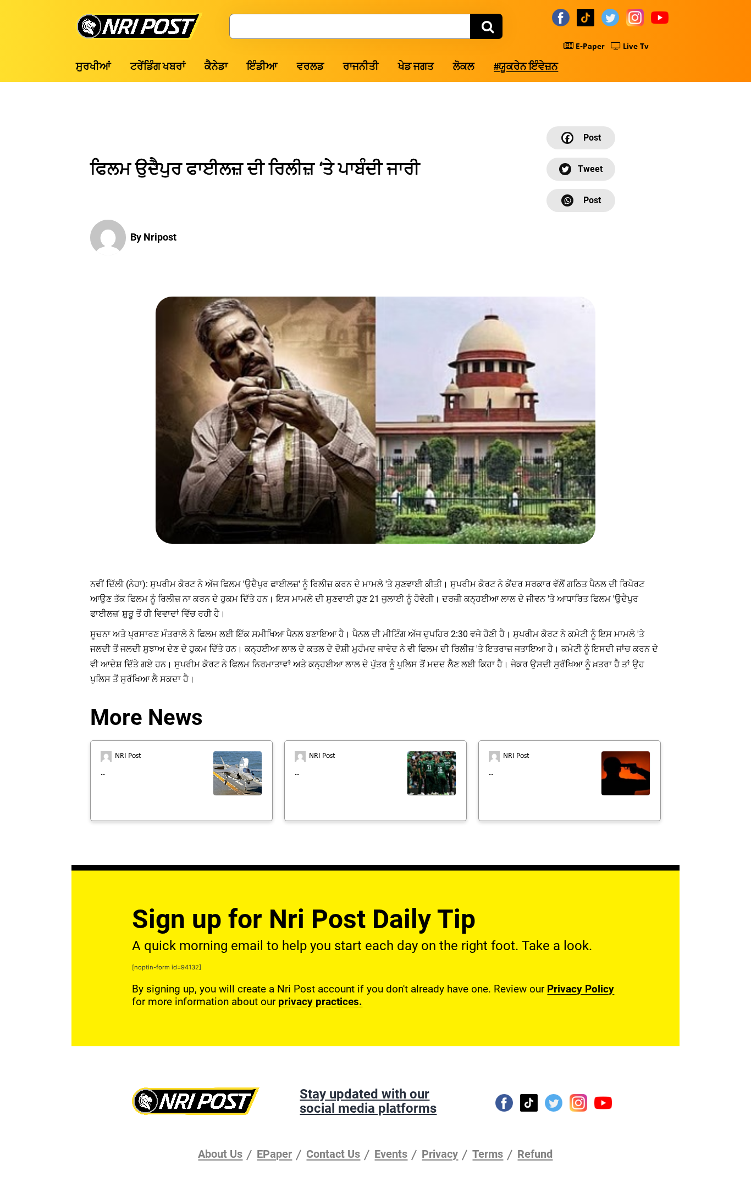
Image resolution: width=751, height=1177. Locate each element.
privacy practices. (320, 1001)
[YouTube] (661, 17)
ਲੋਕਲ (463, 67)
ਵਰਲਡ (310, 67)
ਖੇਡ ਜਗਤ (416, 67)
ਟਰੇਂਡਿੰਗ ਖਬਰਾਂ (157, 67)
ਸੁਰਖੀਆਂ (93, 67)
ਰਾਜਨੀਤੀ (361, 67)
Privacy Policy (580, 989)
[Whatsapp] (580, 200)
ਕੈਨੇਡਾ (216, 67)
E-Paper (589, 46)
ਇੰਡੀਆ (262, 67)
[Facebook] (562, 17)
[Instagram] (636, 17)
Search (486, 26)
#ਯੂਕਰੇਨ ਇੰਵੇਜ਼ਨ (526, 67)
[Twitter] (611, 17)
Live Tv (635, 46)
